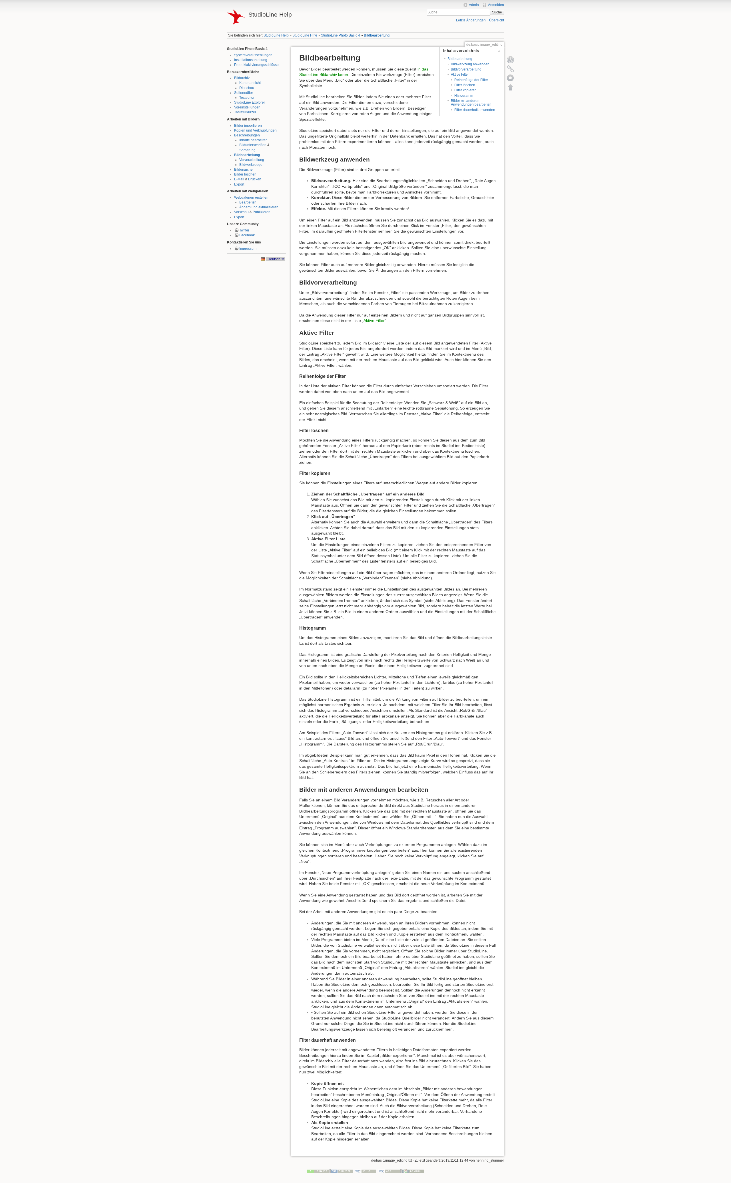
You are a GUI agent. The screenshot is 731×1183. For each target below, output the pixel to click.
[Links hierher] (510, 68)
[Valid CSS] (389, 1171)
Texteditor (246, 98)
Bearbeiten (247, 202)
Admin (474, 5)
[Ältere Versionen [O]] (510, 59)
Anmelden (496, 5)
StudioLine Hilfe (304, 35)
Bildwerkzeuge (250, 165)
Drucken (254, 179)
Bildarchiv (242, 78)
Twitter (244, 230)
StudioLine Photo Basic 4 (340, 35)
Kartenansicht (250, 83)
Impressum (247, 249)
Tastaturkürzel (245, 112)
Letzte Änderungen (471, 20)
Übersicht (496, 20)
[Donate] (318, 1171)
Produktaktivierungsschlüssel (257, 65)
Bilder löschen (245, 174)
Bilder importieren (248, 126)
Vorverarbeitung (251, 160)
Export (239, 184)
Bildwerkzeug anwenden (470, 64)
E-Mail (239, 179)
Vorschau (241, 212)
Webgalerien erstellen (251, 197)
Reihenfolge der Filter (471, 80)
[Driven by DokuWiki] (412, 1171)
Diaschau (246, 88)
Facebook (247, 235)
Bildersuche (243, 170)
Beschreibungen (247, 135)
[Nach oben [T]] (510, 87)
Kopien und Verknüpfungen (255, 130)
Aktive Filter (460, 74)
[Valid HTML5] (365, 1171)
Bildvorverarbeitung (466, 69)
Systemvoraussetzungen (253, 55)
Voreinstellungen (247, 107)
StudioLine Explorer (249, 102)
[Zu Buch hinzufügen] (510, 77)
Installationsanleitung (250, 60)
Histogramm (463, 96)
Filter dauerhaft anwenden (474, 110)
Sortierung (247, 150)
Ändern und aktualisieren (258, 207)
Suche (497, 12)
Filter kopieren (465, 90)
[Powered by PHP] (341, 1171)
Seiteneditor (243, 93)
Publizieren (261, 212)
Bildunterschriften (252, 145)
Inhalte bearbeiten (253, 140)
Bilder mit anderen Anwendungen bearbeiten (471, 102)
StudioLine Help (276, 35)
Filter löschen (464, 85)
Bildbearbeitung (376, 35)
